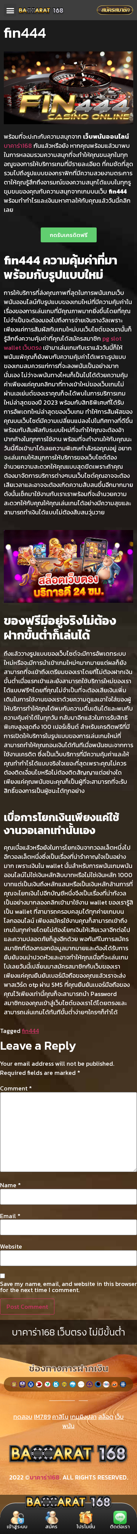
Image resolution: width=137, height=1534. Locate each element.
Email (10, 1216)
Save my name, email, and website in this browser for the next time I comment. (68, 1287)
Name (10, 1185)
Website (11, 1246)
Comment (16, 1088)
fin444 (30, 1030)
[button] (10, 10)
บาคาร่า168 (18, 145)
